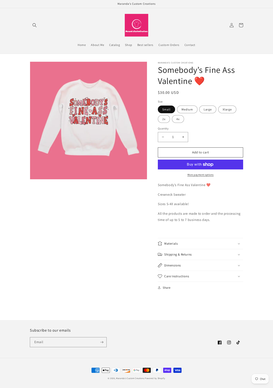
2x (164, 119)
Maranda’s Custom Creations (130, 378)
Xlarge (227, 109)
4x (178, 119)
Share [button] (167, 288)
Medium (187, 109)
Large (208, 109)
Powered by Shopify (155, 378)
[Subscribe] (101, 342)
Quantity (163, 128)
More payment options (200, 174)
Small (166, 109)
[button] (34, 25)
